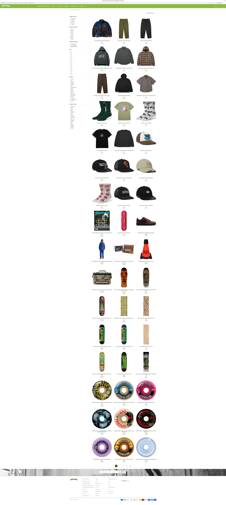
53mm (72, 32)
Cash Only (73, 95)
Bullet (72, 92)
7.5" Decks (73, 20)
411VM (72, 79)
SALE (86, 6)
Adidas (72, 81)
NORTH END (97, 495)
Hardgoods (73, 120)
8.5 (71, 65)
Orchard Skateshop (75, 499)
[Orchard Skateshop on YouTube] (3, 2)
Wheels (72, 125)
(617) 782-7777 (10, 2)
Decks (72, 121)
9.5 (71, 68)
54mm (72, 33)
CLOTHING (59, 6)
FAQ (109, 489)
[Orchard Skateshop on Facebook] (1, 2)
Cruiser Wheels (73, 44)
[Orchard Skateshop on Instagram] (4, 2)
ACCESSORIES (66, 6)
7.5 (71, 62)
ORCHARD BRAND (73, 6)
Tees (72, 118)
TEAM (109, 483)
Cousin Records (73, 99)
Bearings (72, 126)
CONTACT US (17, 2)
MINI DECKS (73, 18)
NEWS (22, 2)
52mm (72, 30)
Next (130, 465)
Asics (72, 85)
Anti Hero (72, 84)
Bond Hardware (73, 87)
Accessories (73, 106)
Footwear (72, 115)
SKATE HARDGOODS (45, 6)
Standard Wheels (74, 46)
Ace (71, 80)
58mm (72, 37)
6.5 (71, 59)
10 (71, 69)
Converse (72, 98)
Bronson (72, 91)
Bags (72, 107)
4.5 (71, 54)
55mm (72, 34)
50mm (72, 29)
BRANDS (39, 6)
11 (71, 72)
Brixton (72, 90)
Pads (72, 113)
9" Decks (72, 24)
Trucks (72, 124)
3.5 (71, 51)
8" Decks (72, 21)
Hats (72, 110)
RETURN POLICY (110, 491)
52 (126, 465)
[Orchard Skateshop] (18, 6)
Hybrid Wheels (73, 45)
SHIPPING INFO (110, 493)
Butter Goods (73, 94)
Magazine (72, 111)
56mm (72, 36)
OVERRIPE (81, 6)
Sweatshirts (73, 117)
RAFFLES (25, 2)
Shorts (72, 128)
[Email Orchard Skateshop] (6, 2)
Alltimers (72, 83)
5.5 (71, 57)
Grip (71, 122)
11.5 (71, 73)
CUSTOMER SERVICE (111, 487)
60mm (72, 38)
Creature (72, 100)
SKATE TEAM (31, 2)
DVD (72, 109)
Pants (72, 114)
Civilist (72, 96)
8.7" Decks (73, 22)
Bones (72, 88)
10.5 (72, 70)
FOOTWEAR (53, 6)
